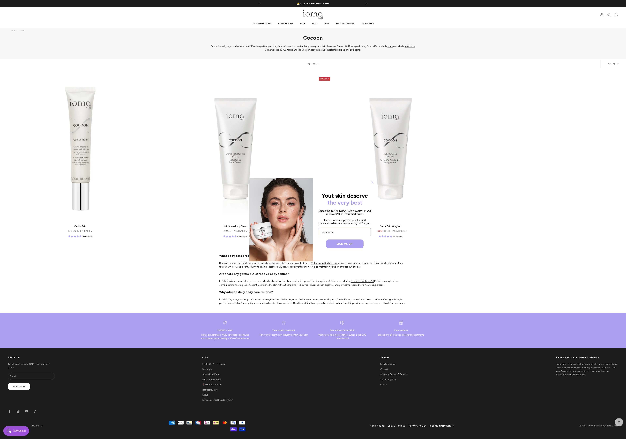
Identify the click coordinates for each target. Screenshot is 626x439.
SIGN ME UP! (344, 243)
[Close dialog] (372, 182)
